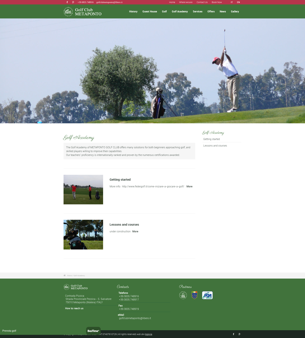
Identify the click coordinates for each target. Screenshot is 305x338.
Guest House (149, 11)
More (189, 186)
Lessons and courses (124, 224)
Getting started (120, 179)
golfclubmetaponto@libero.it (109, 2)
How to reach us (74, 308)
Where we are (185, 2)
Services (197, 11)
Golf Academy (180, 11)
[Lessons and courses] (83, 234)
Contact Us (202, 2)
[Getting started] (83, 189)
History (133, 11)
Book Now (217, 2)
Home (172, 2)
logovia (148, 334)
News (223, 11)
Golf (164, 11)
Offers (211, 11)
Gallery (235, 11)
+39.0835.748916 (86, 2)
